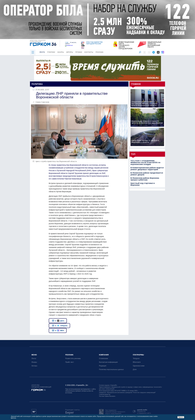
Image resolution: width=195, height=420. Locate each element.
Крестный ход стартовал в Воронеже (143, 184)
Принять (180, 417)
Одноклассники (138, 366)
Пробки (78, 52)
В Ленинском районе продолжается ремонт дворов (147, 174)
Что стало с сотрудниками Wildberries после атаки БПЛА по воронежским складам (145, 162)
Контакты (88, 52)
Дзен (135, 369)
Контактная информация (108, 362)
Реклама (99, 52)
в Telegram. (61, 326)
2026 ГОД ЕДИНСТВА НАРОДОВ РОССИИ (94, 43)
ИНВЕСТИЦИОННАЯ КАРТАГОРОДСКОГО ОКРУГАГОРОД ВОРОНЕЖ (126, 45)
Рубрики (51, 52)
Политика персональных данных (111, 369)
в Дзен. (59, 321)
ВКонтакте (137, 362)
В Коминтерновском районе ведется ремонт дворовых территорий (147, 168)
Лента (42, 52)
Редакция (102, 366)
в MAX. (59, 330)
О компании (103, 358)
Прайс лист (69, 362)
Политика (37, 84)
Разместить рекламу (73, 358)
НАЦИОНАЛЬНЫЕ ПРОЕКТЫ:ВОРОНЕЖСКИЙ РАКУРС (154, 44)
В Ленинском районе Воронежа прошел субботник (145, 179)
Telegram (136, 358)
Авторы (69, 52)
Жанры (60, 52)
